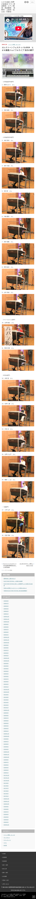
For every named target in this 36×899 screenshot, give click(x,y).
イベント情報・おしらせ (14, 44)
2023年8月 (6, 665)
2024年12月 (6, 637)
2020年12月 (6, 710)
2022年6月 (6, 681)
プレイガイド (7, 837)
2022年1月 (6, 686)
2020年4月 (6, 725)
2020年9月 (6, 712)
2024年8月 (6, 647)
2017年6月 (6, 791)
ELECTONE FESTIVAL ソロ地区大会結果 (13, 581)
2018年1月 (6, 772)
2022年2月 (6, 684)
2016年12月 (6, 798)
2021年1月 (6, 707)
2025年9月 (6, 624)
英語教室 (4, 861)
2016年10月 (6, 803)
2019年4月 (6, 749)
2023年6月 (6, 668)
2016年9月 (6, 806)
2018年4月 (6, 767)
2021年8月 (6, 697)
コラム (5, 842)
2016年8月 (6, 809)
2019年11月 (6, 733)
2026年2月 (6, 611)
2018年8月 (6, 759)
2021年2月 (6, 705)
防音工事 (4, 868)
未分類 (5, 845)
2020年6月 (6, 720)
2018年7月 (6, 762)
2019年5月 (6, 746)
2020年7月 (6, 718)
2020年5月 (6, 723)
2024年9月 (6, 645)
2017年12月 (6, 775)
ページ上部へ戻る (33, 896)
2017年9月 (6, 783)
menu (32, 2)
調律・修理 (5, 872)
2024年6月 (6, 653)
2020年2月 (6, 728)
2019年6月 (6, 744)
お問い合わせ (5, 884)
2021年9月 (6, 694)
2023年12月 (6, 658)
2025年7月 (6, 629)
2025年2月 (6, 634)
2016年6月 (6, 814)
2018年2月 (6, 770)
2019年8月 (6, 738)
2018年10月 (6, 757)
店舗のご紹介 (5, 880)
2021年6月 (6, 699)
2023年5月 (6, 671)
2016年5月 (6, 817)
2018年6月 (6, 764)
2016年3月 (6, 819)
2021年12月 (6, 689)
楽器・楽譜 (5, 865)
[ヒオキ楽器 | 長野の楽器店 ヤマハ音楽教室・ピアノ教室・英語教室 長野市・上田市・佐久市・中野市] (8, 7)
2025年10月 (6, 621)
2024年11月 (6, 639)
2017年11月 (6, 777)
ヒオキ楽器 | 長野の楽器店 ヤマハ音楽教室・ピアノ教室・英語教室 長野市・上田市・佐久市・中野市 (13, 895)
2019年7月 (6, 741)
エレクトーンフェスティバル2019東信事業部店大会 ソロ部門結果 (10, 565)
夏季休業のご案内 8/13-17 (10, 578)
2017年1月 (6, 796)
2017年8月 (6, 785)
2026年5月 (6, 606)
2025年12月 (6, 616)
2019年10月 (6, 736)
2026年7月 (6, 603)
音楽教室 (4, 857)
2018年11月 (6, 754)
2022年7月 (6, 679)
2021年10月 (6, 692)
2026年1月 (6, 613)
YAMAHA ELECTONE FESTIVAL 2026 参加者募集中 (15, 590)
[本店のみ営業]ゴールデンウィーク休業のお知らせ (15, 588)
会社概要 (4, 876)
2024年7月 (6, 650)
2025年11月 (6, 619)
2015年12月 (6, 824)
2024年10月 (6, 642)
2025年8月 (6, 626)
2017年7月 (6, 788)
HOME (4, 853)
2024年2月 (6, 655)
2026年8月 (6, 600)
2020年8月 (6, 715)
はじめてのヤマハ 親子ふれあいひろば (26, 564)
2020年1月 (6, 731)
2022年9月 (6, 676)
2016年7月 (6, 811)
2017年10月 (6, 780)
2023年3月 (6, 673)
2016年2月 (6, 822)
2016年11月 (6, 801)
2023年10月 (6, 660)
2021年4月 (6, 702)
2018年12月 (6, 751)
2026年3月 (6, 608)
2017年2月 (6, 793)
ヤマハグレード (7, 840)
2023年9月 (6, 663)
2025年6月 (6, 632)
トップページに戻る (7, 570)
